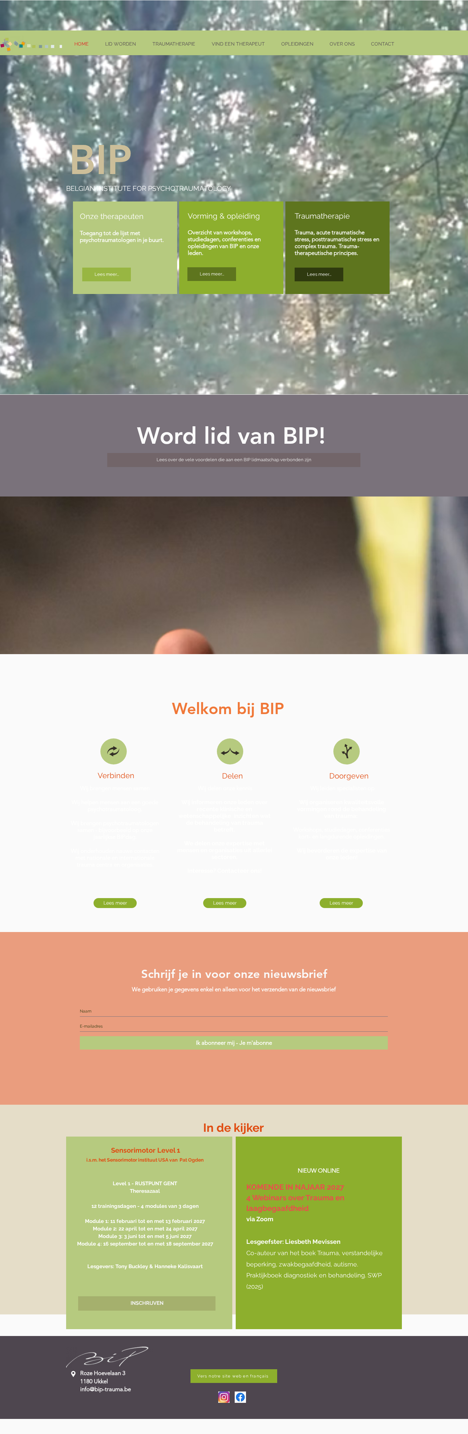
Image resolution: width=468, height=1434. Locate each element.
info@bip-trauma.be (105, 1389)
